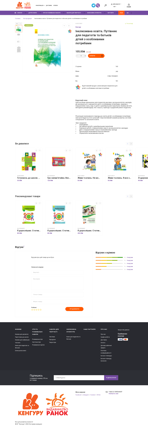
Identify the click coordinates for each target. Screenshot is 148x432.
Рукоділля (52, 339)
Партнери (111, 12)
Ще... (128, 12)
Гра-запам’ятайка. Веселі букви (59, 178)
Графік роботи (105, 337)
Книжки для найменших (22, 340)
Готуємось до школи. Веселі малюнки (29, 178)
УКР (114, 6)
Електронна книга (20, 350)
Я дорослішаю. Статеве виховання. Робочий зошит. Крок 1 (29, 230)
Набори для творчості (74, 12)
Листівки (52, 336)
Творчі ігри (52, 342)
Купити (92, 56)
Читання (17, 342)
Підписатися (111, 377)
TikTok (98, 395)
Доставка (49, 5)
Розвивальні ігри (37, 339)
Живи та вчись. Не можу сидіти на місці (90, 178)
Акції (121, 12)
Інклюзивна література (94, 12)
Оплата (55, 5)
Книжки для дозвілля (21, 334)
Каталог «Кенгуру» (106, 355)
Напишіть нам (113, 393)
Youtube (92, 395)
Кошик (129, 7)
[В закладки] (64, 26)
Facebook (78, 395)
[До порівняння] (69, 26)
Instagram (86, 395)
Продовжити (74, 309)
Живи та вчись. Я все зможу (120, 178)
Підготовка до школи (21, 337)
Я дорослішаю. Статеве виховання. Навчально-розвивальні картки (90, 230)
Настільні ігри (36, 342)
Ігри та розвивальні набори (51, 12)
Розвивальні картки (38, 345)
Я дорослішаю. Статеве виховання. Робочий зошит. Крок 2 (59, 230)
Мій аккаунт (116, 4)
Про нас (103, 334)
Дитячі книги (32, 12)
